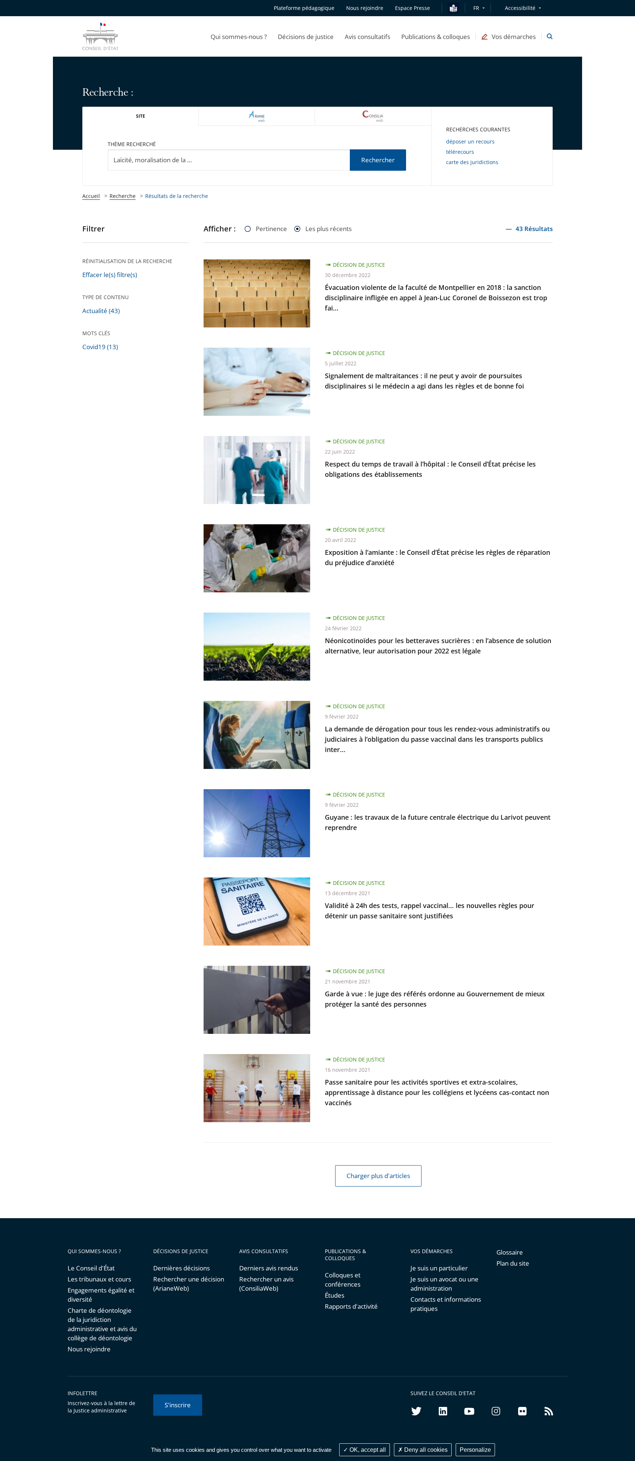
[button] (239, 36)
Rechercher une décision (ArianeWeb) (188, 1283)
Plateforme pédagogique (304, 7)
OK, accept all (367, 1450)
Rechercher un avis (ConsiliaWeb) (266, 1283)
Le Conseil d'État (91, 1268)
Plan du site (512, 1263)
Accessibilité (520, 7)
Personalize (475, 1450)
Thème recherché (132, 144)
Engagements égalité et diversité (101, 1295)
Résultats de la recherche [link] (176, 195)
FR (476, 7)
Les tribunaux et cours (99, 1279)
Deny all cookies (425, 1450)
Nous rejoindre (89, 1349)
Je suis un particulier (439, 1268)
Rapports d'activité (351, 1306)
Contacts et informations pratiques (445, 1304)
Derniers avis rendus (268, 1268)
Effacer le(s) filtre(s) (109, 274)
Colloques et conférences (342, 1279)
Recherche (123, 195)
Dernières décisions (181, 1268)
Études (334, 1295)
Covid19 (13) (100, 347)
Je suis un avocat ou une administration (444, 1283)
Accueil (91, 195)
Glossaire (509, 1252)
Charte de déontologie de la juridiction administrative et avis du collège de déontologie (102, 1324)
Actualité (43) (101, 310)
